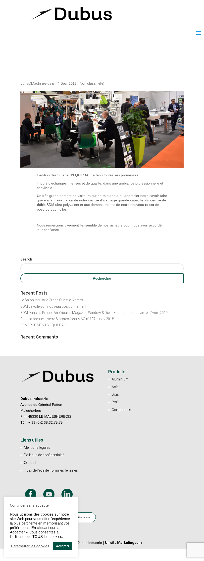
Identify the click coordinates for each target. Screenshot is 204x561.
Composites (121, 410)
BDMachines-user (40, 83)
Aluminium (120, 379)
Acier (116, 387)
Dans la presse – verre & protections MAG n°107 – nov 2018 (67, 319)
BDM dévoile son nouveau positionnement (53, 306)
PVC (115, 402)
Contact (30, 463)
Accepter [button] (62, 546)
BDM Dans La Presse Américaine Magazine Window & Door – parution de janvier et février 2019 (94, 313)
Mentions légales (37, 447)
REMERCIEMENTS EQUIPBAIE (43, 325)
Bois (115, 394)
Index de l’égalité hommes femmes (51, 470)
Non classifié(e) (92, 83)
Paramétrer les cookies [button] (30, 546)
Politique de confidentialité (44, 455)
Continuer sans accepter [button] (30, 505)
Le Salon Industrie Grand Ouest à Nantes (51, 300)
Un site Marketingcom (123, 543)
